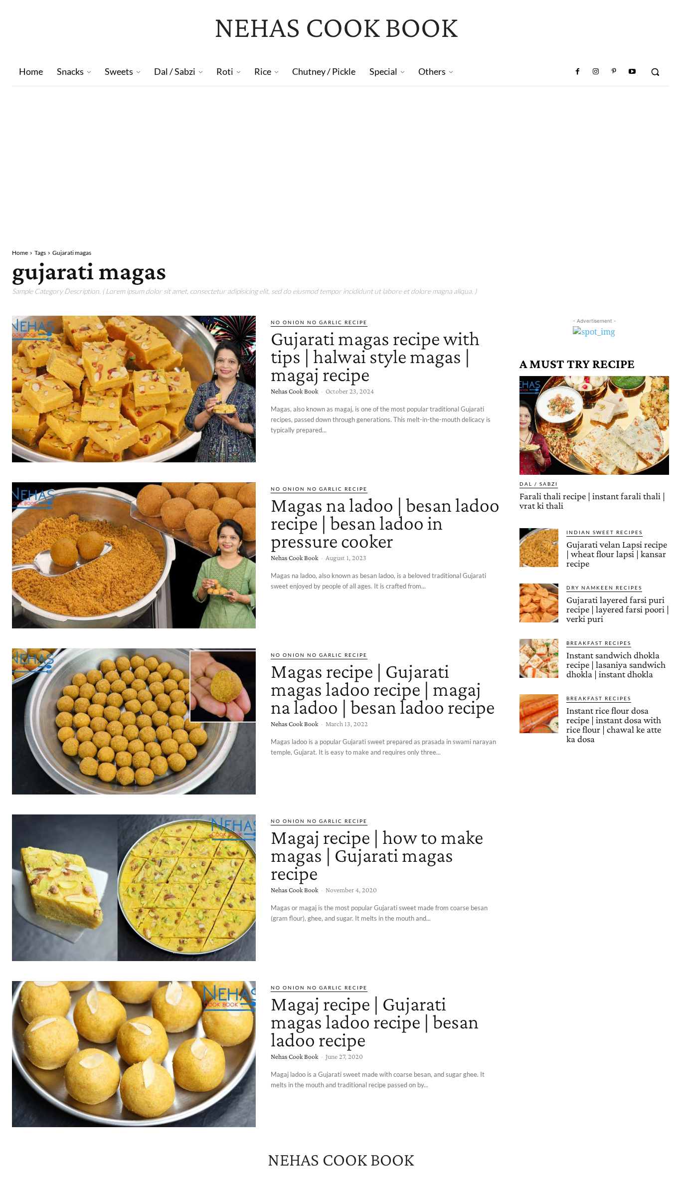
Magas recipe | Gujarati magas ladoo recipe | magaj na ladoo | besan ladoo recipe (383, 689)
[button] (655, 72)
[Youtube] (632, 72)
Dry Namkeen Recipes (604, 588)
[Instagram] (596, 72)
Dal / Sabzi (538, 484)
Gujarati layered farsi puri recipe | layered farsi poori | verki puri (617, 609)
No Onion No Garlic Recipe (319, 322)
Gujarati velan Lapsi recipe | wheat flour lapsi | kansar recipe (616, 554)
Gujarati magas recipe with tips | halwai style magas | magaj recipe (375, 356)
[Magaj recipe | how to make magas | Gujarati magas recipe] (134, 887)
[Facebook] (578, 72)
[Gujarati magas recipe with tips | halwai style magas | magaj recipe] (134, 389)
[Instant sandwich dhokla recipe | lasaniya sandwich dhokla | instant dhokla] (538, 658)
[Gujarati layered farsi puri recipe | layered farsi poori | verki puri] (538, 603)
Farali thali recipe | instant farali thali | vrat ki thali (592, 501)
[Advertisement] (340, 161)
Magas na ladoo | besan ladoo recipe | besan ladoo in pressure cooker (385, 523)
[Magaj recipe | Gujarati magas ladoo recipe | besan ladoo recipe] (134, 1054)
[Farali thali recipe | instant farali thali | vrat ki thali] (594, 425)
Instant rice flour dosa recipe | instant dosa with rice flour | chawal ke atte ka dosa (613, 724)
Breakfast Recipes (598, 643)
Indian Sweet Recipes (604, 532)
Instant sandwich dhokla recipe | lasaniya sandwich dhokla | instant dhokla (616, 664)
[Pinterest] (614, 72)
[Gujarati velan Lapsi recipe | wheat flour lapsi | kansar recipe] (538, 547)
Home (20, 252)
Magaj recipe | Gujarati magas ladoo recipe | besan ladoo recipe (375, 1022)
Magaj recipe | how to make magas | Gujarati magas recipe (377, 855)
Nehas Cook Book (294, 391)
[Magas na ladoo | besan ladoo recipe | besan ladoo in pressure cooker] (134, 555)
